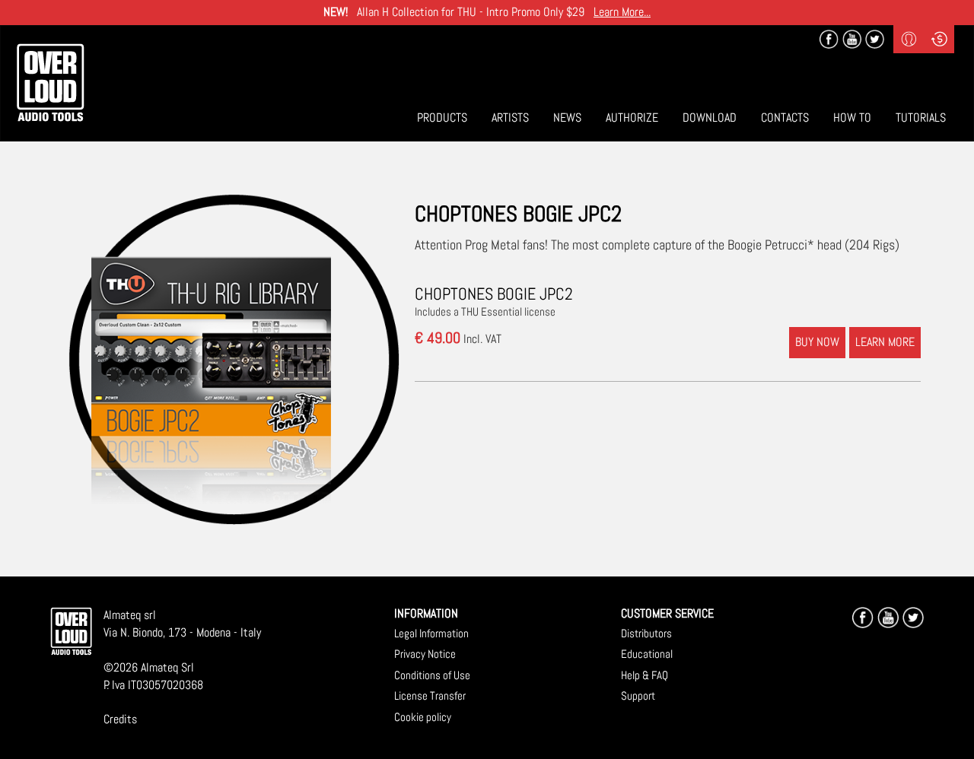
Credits (120, 719)
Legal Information (431, 633)
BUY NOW (817, 342)
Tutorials (921, 117)
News (567, 117)
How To (852, 117)
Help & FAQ (644, 675)
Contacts (785, 117)
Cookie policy (422, 717)
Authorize (632, 117)
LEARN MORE (885, 342)
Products (442, 117)
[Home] (50, 82)
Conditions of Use (432, 675)
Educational (647, 653)
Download (710, 117)
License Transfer (430, 695)
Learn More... (622, 12)
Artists (510, 117)
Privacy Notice (425, 653)
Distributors (646, 633)
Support (638, 695)
